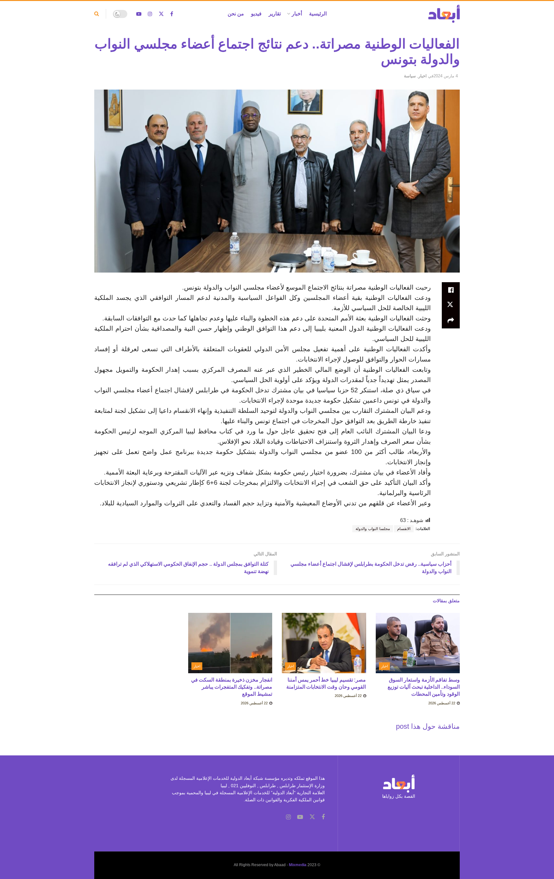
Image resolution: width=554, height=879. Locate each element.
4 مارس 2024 (445, 76)
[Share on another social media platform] (451, 320)
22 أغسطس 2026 (442, 703)
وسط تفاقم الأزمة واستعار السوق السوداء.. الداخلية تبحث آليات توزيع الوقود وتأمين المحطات (424, 687)
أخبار (297, 13)
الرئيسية (318, 13)
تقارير (275, 13)
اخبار (422, 76)
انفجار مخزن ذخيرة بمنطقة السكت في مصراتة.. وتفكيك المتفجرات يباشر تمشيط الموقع (231, 687)
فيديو (256, 13)
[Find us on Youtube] (138, 14)
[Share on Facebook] (451, 290)
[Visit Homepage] (444, 13)
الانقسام (403, 529)
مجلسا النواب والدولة (373, 529)
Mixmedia (297, 865)
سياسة (410, 76)
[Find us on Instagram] (150, 14)
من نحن (236, 13)
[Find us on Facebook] (171, 14)
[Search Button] (96, 14)
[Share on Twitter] (451, 305)
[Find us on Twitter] (161, 14)
